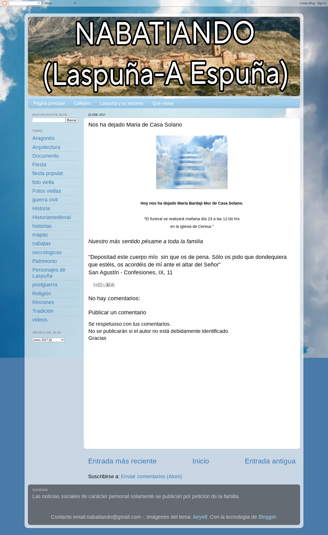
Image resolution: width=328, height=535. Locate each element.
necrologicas (47, 252)
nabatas (41, 243)
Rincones (43, 302)
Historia (41, 208)
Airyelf (200, 517)
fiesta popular (47, 173)
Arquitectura (46, 147)
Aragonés (43, 138)
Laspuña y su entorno (121, 103)
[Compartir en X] (104, 285)
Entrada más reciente (122, 461)
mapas (40, 235)
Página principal (49, 103)
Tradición (43, 311)
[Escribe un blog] (100, 285)
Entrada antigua (270, 461)
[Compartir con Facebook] (108, 285)
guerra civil (45, 200)
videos (40, 320)
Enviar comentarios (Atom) (151, 476)
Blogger (267, 517)
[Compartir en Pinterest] (112, 285)
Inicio (200, 461)
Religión (41, 293)
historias (42, 226)
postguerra (44, 285)
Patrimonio (44, 261)
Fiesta (39, 164)
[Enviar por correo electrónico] (95, 285)
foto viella (43, 182)
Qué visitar (163, 103)
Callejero (82, 103)
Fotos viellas (46, 191)
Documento (45, 156)
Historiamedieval (51, 217)
